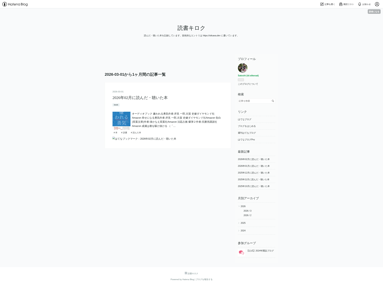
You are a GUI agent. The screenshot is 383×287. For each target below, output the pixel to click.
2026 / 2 (247, 215)
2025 (243, 223)
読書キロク (191, 28)
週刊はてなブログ (247, 133)
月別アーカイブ (248, 198)
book (116, 105)
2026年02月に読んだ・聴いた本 (140, 98)
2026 (243, 206)
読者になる (374, 11)
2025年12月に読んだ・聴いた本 (254, 172)
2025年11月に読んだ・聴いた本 (253, 179)
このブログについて (248, 84)
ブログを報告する (204, 279)
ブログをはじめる (247, 126)
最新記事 (244, 151)
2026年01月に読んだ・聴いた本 (254, 166)
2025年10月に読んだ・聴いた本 (254, 186)
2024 (243, 230)
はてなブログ (244, 119)
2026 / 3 (247, 210)
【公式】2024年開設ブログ (260, 250)
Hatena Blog (188, 279)
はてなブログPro (246, 139)
